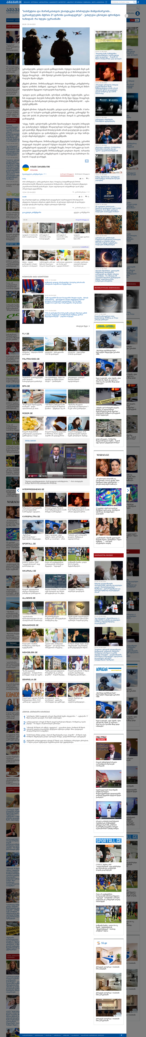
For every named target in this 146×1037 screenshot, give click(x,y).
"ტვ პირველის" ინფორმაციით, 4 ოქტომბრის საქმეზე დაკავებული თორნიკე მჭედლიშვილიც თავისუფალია (107, 620)
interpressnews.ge (33, 489)
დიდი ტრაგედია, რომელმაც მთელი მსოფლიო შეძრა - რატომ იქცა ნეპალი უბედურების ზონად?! (108, 441)
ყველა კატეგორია (98, 2)
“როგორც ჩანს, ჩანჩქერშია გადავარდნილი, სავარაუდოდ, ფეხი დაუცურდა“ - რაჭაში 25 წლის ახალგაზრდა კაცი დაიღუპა (108, 56)
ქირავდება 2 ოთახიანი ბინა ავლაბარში (62, 237)
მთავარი (27, 2)
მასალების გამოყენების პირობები (92, 1035)
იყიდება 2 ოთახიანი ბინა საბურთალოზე (30, 236)
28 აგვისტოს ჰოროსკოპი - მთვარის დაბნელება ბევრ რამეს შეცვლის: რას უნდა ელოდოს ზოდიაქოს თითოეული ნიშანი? (108, 209)
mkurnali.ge (29, 571)
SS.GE (25, 220)
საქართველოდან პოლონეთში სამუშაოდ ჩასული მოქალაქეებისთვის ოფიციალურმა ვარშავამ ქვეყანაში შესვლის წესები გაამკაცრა (108, 793)
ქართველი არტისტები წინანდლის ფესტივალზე (105, 120)
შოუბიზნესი (79, 2)
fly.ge (25, 334)
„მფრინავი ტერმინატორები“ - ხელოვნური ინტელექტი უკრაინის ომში (108, 352)
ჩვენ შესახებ (39, 1035)
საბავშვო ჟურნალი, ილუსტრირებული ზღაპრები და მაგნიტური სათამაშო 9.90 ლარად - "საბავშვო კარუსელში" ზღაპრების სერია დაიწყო (82, 264)
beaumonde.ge (30, 625)
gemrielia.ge (29, 680)
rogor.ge (27, 413)
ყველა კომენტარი (82, 212)
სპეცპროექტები (27, 1035)
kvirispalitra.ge (31, 517)
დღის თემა (34, 170)
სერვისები (57, 1035)
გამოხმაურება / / (82, 192)
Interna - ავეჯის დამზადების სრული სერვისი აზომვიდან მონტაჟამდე (29, 264)
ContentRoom (84, 247)
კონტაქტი (66, 1035)
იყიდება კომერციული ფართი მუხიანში (81, 237)
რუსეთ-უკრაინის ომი (40, 167)
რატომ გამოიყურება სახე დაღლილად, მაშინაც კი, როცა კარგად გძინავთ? (106, 317)
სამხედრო (70, 2)
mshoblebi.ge (30, 653)
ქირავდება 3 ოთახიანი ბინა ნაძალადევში (45, 237)
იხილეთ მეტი (82, 326)
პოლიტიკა (34, 2)
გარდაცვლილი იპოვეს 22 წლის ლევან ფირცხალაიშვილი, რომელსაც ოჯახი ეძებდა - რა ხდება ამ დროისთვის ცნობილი (56, 722)
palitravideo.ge (31, 359)
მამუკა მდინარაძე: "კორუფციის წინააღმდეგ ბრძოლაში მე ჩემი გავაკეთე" (107, 178)
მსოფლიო (62, 2)
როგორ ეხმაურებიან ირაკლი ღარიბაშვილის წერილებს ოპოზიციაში (106, 764)
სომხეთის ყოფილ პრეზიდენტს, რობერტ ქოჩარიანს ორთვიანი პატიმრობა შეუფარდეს (65, 283)
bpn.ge (26, 386)
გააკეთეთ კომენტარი (31, 212)
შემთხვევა (87, 2)
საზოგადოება (43, 2)
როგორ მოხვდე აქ (82, 220)
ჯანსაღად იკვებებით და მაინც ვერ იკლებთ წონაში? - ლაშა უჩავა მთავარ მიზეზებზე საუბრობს (64, 264)
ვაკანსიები (75, 1035)
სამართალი (53, 2)
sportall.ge (29, 544)
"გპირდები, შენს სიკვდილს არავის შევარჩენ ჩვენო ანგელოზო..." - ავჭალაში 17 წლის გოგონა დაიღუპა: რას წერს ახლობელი (57, 717)
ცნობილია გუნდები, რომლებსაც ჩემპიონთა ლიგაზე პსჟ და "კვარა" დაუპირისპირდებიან (107, 149)
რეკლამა (49, 1035)
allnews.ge (28, 598)
